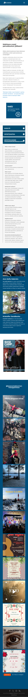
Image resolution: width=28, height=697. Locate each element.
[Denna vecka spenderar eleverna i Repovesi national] (14, 429)
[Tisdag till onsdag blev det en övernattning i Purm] (14, 476)
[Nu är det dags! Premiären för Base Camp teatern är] (14, 545)
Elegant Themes (13, 693)
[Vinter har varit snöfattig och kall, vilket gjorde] (14, 499)
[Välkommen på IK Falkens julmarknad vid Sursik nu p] (14, 661)
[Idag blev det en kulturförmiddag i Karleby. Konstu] (14, 638)
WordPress (14, 695)
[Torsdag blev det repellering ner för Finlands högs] (14, 406)
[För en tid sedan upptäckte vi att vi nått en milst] (14, 591)
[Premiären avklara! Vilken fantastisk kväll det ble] (14, 522)
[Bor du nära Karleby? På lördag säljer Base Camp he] (14, 568)
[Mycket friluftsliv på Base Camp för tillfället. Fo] (14, 452)
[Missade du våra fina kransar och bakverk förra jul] (14, 615)
